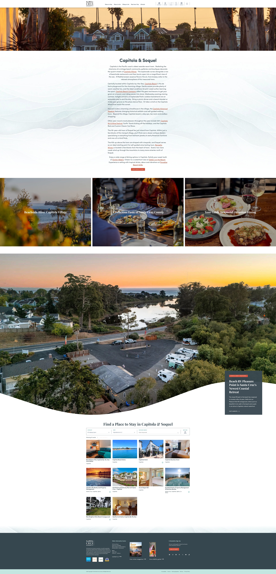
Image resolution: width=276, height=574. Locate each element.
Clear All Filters (103, 437)
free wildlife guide (156, 559)
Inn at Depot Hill (144, 487)
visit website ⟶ (234, 411)
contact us (116, 556)
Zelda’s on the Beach (157, 160)
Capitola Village (130, 72)
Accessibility (164, 571)
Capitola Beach (151, 84)
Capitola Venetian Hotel (172, 460)
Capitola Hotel (143, 460)
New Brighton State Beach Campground (98, 517)
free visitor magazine (138, 559)
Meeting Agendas (175, 571)
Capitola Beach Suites (119, 460)
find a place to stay (138, 169)
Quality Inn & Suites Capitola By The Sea (124, 517)
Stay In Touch (174, 549)
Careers (169, 571)
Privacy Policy (187, 571)
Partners (181, 571)
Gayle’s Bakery (118, 160)
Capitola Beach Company (126, 91)
